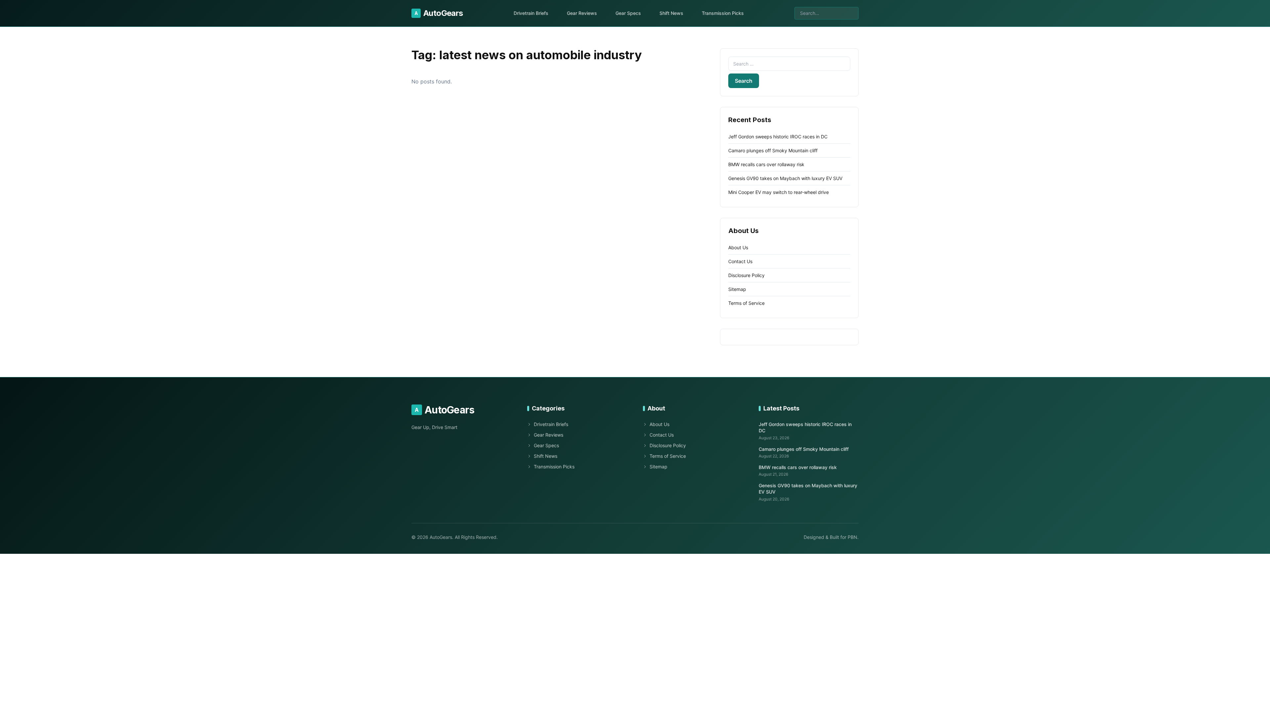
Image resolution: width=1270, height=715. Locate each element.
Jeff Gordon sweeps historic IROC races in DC (777, 136)
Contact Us (740, 261)
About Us (738, 247)
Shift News (671, 13)
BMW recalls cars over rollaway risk (766, 164)
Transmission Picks (723, 13)
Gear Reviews (582, 13)
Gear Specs (628, 13)
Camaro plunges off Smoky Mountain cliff (773, 150)
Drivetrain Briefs (531, 13)
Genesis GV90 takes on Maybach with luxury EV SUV (785, 178)
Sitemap (737, 289)
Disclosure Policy (746, 275)
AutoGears (438, 13)
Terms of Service (746, 303)
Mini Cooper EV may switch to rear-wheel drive (778, 192)
